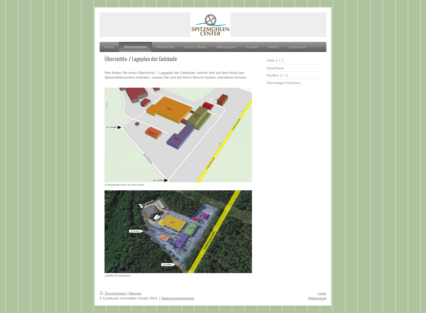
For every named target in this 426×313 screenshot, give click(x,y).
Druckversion (115, 293)
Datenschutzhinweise (177, 298)
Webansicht (317, 298)
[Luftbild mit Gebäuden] (178, 231)
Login (322, 293)
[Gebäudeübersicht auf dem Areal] (178, 135)
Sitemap (134, 293)
